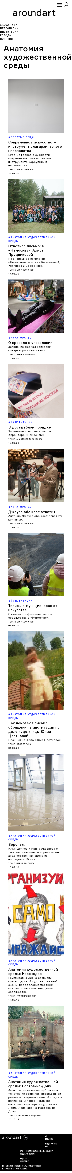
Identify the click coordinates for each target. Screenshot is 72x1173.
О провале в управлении (30, 343)
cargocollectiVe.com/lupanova (25, 1166)
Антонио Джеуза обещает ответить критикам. (35, 517)
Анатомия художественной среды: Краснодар (33, 971)
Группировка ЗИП (26, 996)
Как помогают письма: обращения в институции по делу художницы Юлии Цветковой (34, 729)
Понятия (6, 39)
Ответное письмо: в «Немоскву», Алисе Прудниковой (26, 250)
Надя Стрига (23, 744)
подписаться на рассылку (39, 1151)
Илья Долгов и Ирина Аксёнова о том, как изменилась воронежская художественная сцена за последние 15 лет (34, 854)
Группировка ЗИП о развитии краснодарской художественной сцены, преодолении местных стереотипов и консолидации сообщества (33, 985)
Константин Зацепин (28, 1116)
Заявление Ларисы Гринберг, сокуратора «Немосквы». (29, 348)
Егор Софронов (25, 170)
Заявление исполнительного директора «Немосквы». (29, 433)
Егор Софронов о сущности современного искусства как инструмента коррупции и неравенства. (30, 160)
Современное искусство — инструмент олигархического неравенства (35, 146)
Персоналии (9, 28)
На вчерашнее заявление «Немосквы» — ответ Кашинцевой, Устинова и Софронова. (34, 262)
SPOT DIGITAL (21, 1169)
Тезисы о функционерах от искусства (32, 608)
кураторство (21, 337)
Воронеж (16, 844)
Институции (9, 32)
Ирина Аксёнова (25, 863)
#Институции (22, 422)
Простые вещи (22, 137)
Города (5, 35)
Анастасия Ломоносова (29, 439)
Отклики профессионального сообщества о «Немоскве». (30, 615)
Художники (8, 25)
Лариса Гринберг (26, 355)
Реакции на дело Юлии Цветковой (34, 740)
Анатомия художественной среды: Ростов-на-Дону (33, 1084)
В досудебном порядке (29, 427)
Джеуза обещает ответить (33, 512)
